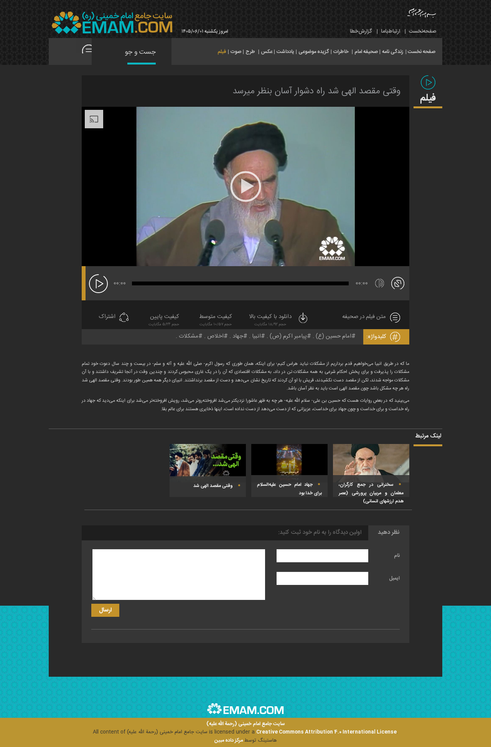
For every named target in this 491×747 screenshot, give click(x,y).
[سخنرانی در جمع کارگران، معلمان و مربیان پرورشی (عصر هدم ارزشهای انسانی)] (371, 463)
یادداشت (285, 52)
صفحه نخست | (420, 51)
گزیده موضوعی (313, 52)
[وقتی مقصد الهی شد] (208, 463)
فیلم (221, 52)
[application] (245, 186)
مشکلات (188, 336)
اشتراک (107, 317)
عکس (266, 52)
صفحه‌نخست (422, 31)
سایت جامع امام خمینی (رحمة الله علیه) (245, 724)
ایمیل (394, 578)
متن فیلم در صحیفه (364, 317)
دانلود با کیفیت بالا (270, 320)
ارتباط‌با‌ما (390, 31)
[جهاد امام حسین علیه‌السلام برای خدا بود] (289, 463)
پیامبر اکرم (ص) (288, 336)
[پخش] (98, 283)
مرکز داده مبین (228, 740)
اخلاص (215, 336)
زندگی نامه (392, 52)
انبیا (256, 336)
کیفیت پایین (163, 320)
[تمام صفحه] (397, 282)
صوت (236, 52)
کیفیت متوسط (215, 320)
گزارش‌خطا (361, 31)
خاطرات (341, 52)
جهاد (237, 336)
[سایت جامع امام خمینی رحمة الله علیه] (112, 23)
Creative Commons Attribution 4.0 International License (326, 732)
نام (397, 556)
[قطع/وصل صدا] (379, 283)
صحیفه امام (366, 52)
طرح (250, 52)
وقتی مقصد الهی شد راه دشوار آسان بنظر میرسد (316, 91)
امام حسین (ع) (333, 336)
